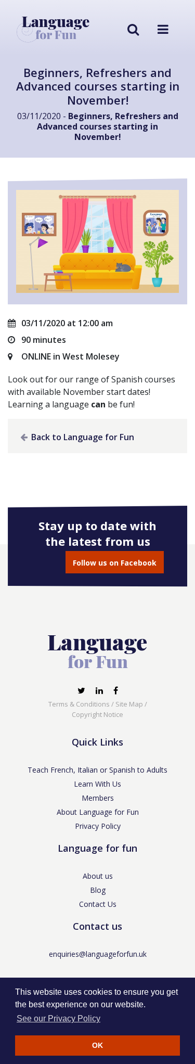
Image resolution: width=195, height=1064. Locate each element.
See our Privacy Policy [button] (58, 1018)
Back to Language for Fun (81, 437)
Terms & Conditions (79, 704)
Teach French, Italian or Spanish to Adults (97, 770)
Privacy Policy (98, 826)
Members (98, 798)
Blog (98, 890)
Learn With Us (97, 784)
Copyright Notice (97, 714)
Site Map (129, 704)
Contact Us (97, 904)
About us (98, 876)
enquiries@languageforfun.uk (98, 954)
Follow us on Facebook (115, 563)
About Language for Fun (98, 812)
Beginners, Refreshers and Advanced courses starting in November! (107, 126)
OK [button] (97, 1045)
